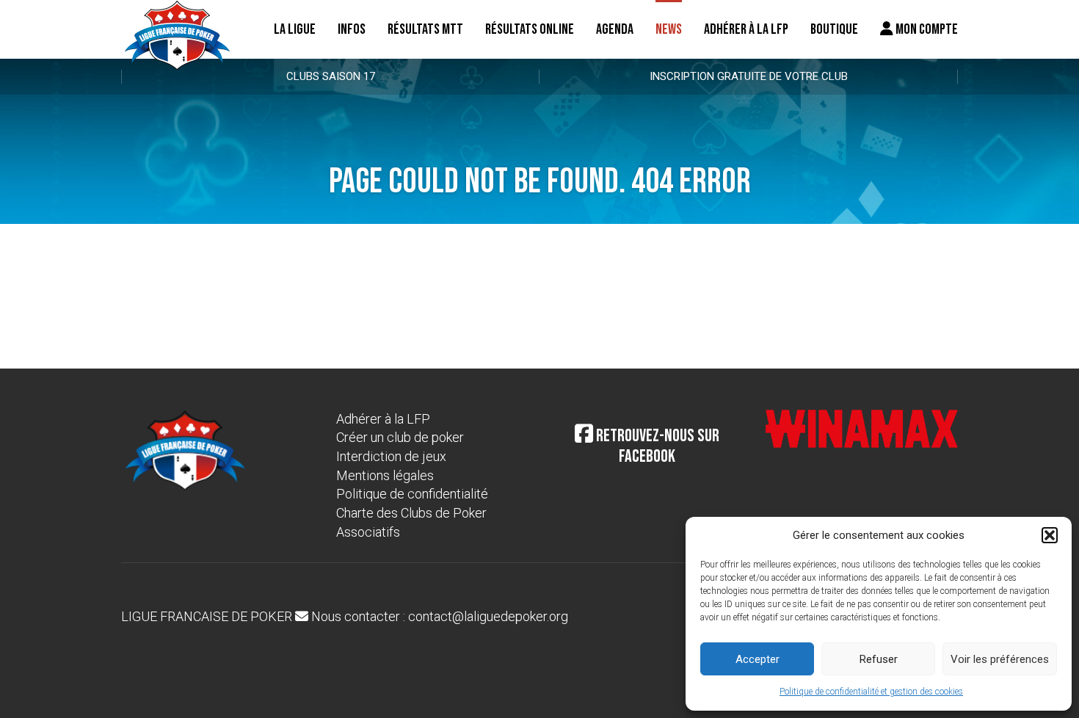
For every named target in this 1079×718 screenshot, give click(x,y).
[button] (1049, 535)
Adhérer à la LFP (746, 29)
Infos (352, 29)
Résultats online (529, 29)
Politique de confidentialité (412, 493)
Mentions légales (385, 475)
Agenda (614, 29)
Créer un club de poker (400, 437)
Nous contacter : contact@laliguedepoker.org (438, 616)
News (668, 29)
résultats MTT (425, 29)
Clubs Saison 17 (330, 76)
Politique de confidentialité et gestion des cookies (871, 691)
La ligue (295, 29)
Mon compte (925, 29)
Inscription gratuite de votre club (749, 76)
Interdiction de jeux (391, 456)
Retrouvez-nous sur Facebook (656, 446)
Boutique (834, 29)
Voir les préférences (1000, 659)
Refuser (879, 659)
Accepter (757, 659)
